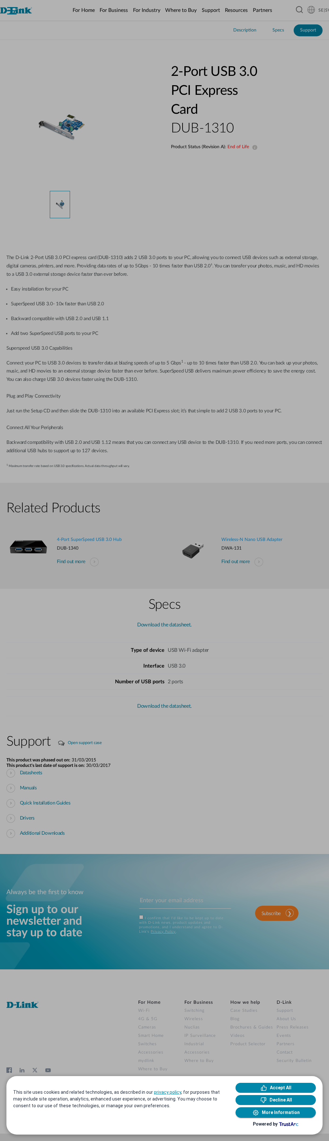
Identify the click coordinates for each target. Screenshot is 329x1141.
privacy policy (167, 1092)
